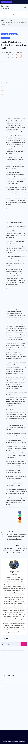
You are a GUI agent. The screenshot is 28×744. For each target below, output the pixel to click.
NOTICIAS (9, 20)
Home (2, 20)
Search (24, 644)
